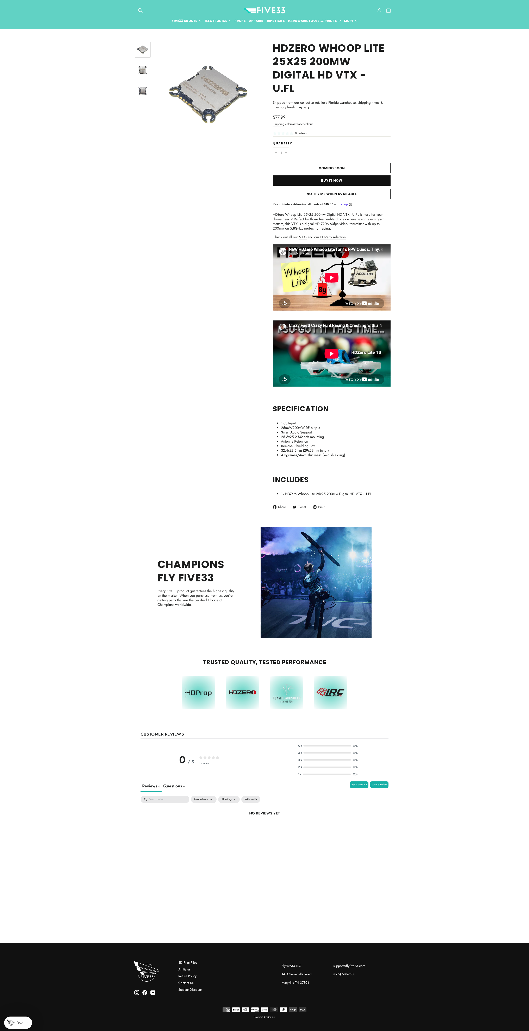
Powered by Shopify (264, 1017)
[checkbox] (250, 799)
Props (240, 21)
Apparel (256, 21)
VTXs (303, 237)
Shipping (278, 124)
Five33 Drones (185, 21)
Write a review (379, 784)
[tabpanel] (264, 826)
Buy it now (331, 180)
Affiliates (184, 969)
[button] (328, 746)
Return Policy (187, 976)
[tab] (174, 786)
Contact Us (185, 982)
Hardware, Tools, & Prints (313, 21)
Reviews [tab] (151, 786)
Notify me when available (332, 194)
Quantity (282, 143)
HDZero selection (333, 237)
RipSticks (276, 21)
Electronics (216, 21)
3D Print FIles (187, 962)
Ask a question (359, 784)
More (349, 21)
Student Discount (190, 989)
